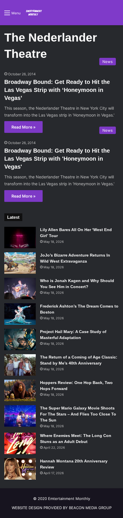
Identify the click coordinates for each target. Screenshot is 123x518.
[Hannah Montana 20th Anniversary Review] (20, 469)
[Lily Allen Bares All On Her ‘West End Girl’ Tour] (20, 237)
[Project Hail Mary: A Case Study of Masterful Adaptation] (20, 339)
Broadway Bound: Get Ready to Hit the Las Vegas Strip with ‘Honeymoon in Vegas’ (57, 90)
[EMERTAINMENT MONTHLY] (33, 12)
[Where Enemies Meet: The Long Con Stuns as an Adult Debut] (20, 443)
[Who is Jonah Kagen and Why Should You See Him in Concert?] (20, 288)
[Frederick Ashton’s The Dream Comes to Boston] (20, 314)
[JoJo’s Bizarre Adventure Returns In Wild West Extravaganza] (20, 263)
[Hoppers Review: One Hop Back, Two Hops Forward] (20, 390)
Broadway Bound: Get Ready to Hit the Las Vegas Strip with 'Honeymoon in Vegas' (57, 158)
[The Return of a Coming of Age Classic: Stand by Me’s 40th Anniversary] (20, 365)
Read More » (23, 127)
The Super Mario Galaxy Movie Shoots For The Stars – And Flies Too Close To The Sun (78, 414)
